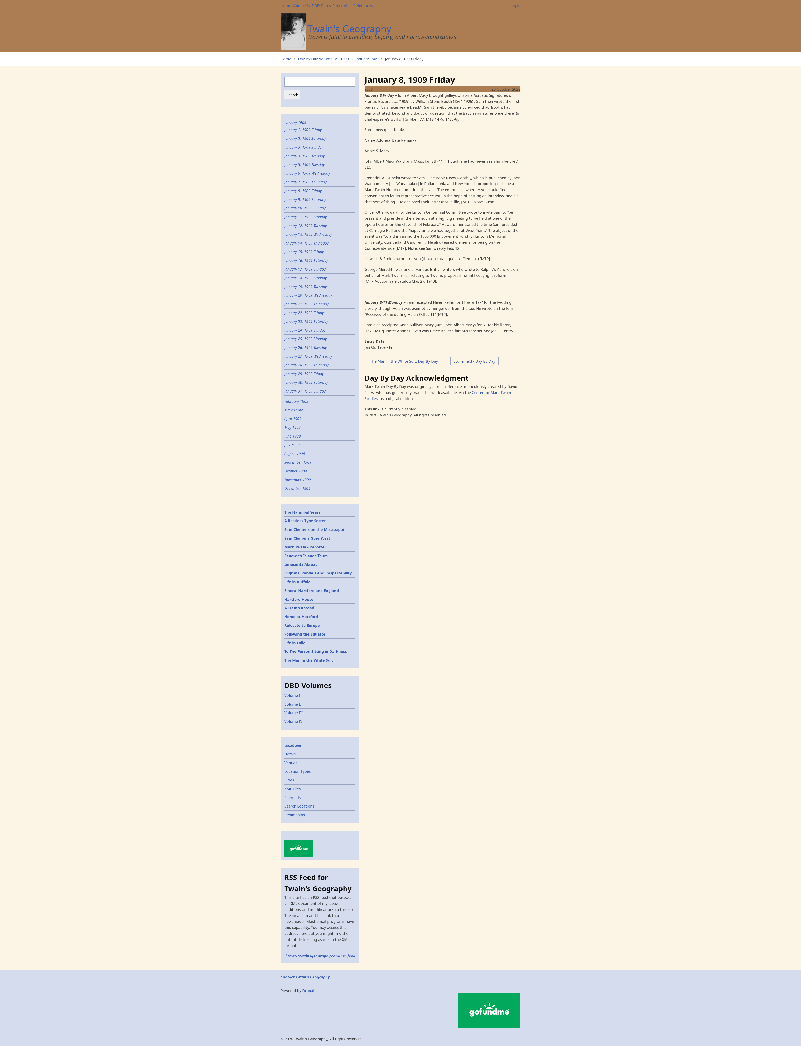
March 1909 (294, 410)
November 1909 (297, 479)
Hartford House (299, 599)
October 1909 (295, 470)
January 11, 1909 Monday (305, 216)
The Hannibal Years (302, 512)
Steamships (294, 814)
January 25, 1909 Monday (305, 338)
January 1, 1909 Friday (303, 129)
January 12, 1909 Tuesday (305, 225)
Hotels (290, 753)
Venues (290, 762)
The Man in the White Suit (308, 660)
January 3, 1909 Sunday (303, 147)
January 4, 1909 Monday (304, 155)
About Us (301, 5)
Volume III (293, 712)
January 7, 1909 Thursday (305, 181)
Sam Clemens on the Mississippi (314, 529)
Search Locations (299, 806)
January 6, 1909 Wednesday (307, 173)
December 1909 (297, 488)
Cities (289, 780)
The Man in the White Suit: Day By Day (404, 361)
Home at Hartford (301, 616)
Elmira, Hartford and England (311, 590)
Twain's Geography (349, 28)
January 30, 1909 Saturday (306, 382)
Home (286, 5)
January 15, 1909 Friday (304, 251)
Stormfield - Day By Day (474, 361)
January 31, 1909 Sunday (304, 391)
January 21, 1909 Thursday (306, 303)
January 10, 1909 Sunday (304, 208)
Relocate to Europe (302, 625)
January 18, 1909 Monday (305, 277)
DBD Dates (321, 5)
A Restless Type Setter (305, 520)
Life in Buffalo (297, 581)
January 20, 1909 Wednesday (308, 295)
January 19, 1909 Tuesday (305, 286)
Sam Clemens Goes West (307, 538)
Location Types (297, 771)
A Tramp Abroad (299, 607)
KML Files (292, 788)
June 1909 (292, 436)
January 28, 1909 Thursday (306, 364)
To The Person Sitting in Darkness (315, 651)
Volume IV (293, 721)
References (363, 5)
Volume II (292, 704)
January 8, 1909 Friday (303, 190)
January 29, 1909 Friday (304, 373)
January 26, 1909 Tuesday (305, 347)
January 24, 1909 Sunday (304, 330)
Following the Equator (304, 634)
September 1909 (297, 462)
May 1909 (292, 427)
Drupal (308, 990)
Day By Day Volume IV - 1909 (323, 58)
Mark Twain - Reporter (305, 546)
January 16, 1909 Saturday (306, 260)
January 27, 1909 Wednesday (308, 356)
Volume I (292, 695)
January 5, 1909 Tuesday (304, 164)
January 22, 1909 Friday (304, 312)
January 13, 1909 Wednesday (308, 234)
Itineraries (342, 5)
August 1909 (294, 453)
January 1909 (367, 58)
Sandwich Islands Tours (306, 555)
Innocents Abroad (301, 564)
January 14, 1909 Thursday (306, 243)
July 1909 (292, 444)
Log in (515, 5)
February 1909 (296, 401)
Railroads (292, 797)
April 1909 (292, 418)
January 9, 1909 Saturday (305, 199)
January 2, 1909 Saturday (305, 138)
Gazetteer (292, 745)
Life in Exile (294, 642)
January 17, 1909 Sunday (304, 269)
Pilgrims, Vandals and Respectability (318, 573)
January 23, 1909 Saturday (306, 321)
